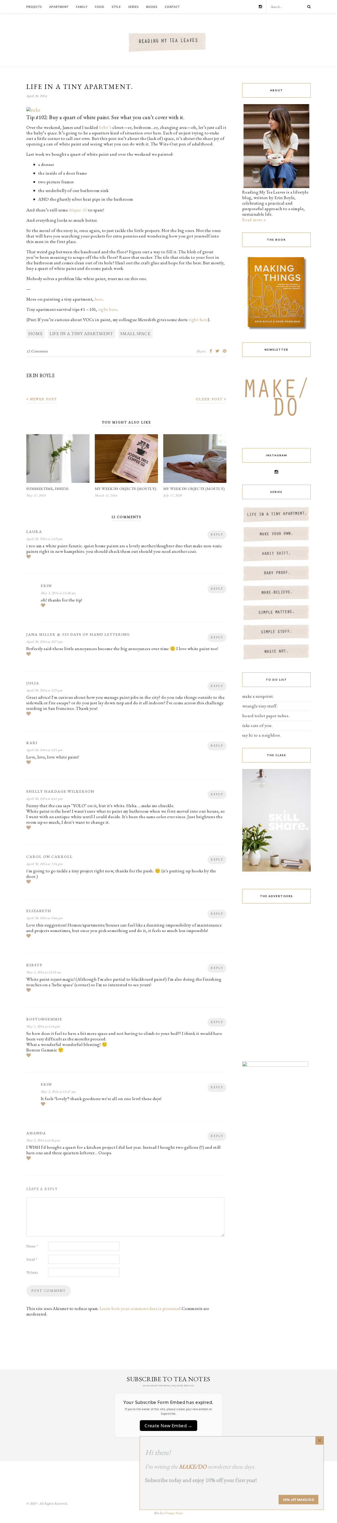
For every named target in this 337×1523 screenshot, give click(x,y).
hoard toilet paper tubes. (265, 716)
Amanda (36, 1133)
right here (107, 309)
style (116, 7)
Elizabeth (38, 910)
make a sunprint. (258, 696)
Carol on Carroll (49, 856)
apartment (58, 7)
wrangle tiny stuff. (259, 706)
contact (172, 7)
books (151, 7)
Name (32, 1246)
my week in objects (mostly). (126, 488)
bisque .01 (78, 210)
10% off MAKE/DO (298, 1499)
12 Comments (37, 351)
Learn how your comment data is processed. (141, 1308)
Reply (217, 534)
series (133, 7)
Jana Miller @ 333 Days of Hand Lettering (78, 634)
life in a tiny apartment (81, 333)
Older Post (210, 399)
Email (31, 1259)
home (35, 333)
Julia (32, 683)
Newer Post (43, 399)
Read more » (254, 219)
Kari (32, 742)
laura (34, 531)
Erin (46, 585)
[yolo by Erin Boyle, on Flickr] (33, 111)
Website (32, 1272)
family (81, 7)
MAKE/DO (193, 1466)
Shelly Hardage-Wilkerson (60, 791)
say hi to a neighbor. (261, 735)
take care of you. (257, 725)
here (99, 299)
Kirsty (34, 965)
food (99, 7)
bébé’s (105, 127)
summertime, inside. (48, 488)
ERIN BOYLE (40, 375)
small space (135, 333)
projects (34, 7)
